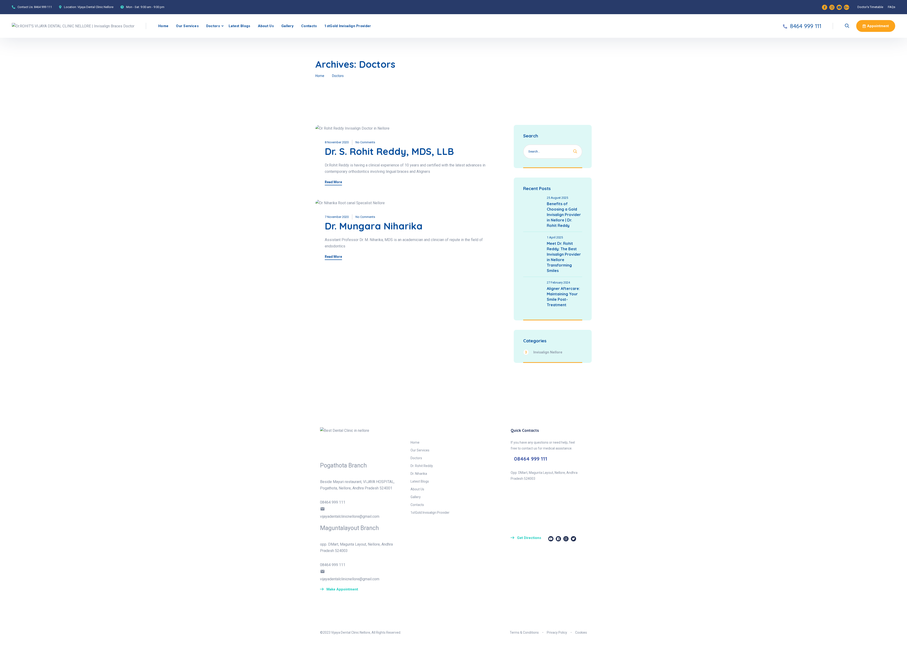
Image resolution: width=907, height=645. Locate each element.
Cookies (581, 632)
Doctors (213, 26)
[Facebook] (824, 7)
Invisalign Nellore (543, 352)
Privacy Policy (557, 632)
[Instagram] (831, 7)
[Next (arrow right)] (898, 322)
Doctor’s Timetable (870, 7)
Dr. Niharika (419, 473)
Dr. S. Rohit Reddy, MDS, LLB (389, 151)
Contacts (309, 26)
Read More (333, 182)
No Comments (365, 142)
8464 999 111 (43, 7)
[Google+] (846, 7)
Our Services (187, 26)
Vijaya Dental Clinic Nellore (95, 7)
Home (163, 26)
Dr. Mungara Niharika (374, 226)
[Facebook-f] (558, 538)
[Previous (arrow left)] (8, 322)
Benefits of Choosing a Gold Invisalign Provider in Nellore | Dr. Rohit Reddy (564, 214)
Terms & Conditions (524, 632)
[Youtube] (839, 7)
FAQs (891, 7)
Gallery (287, 26)
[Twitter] (573, 538)
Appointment (878, 26)
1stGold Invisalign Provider (347, 26)
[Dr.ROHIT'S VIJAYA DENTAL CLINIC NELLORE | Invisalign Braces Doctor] (73, 26)
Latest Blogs (239, 26)
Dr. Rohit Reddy (422, 466)
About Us (266, 26)
